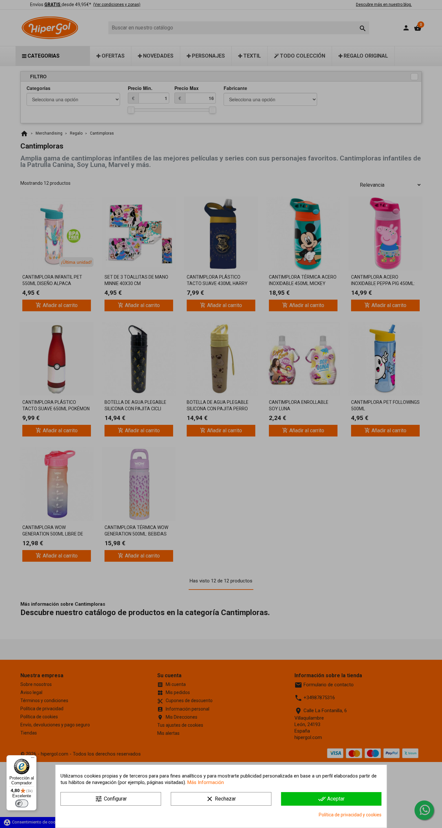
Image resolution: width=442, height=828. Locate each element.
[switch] (21, 803)
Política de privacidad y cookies (350, 814)
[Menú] (33, 759)
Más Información (205, 782)
